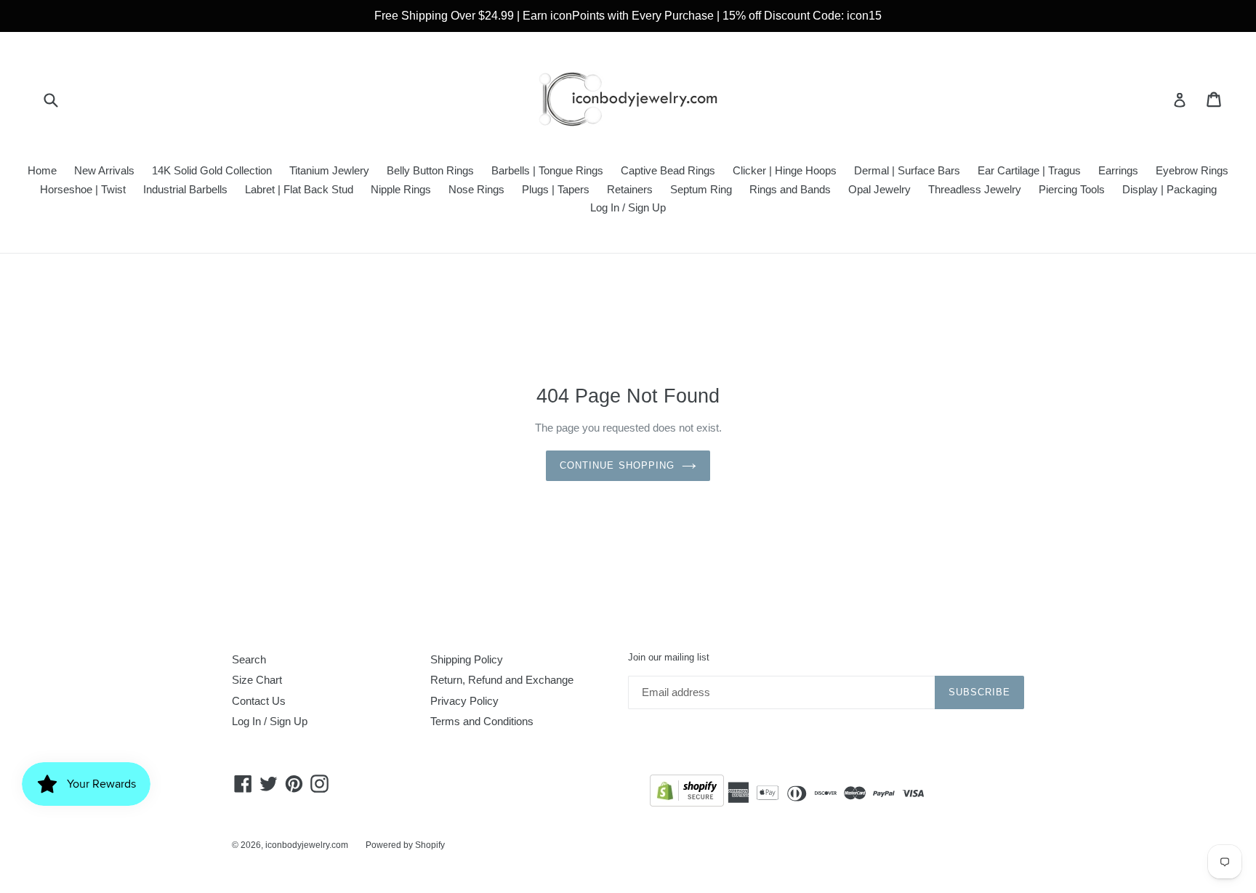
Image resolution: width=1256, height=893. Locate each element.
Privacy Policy (464, 701)
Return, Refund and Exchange (501, 680)
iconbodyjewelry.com (306, 845)
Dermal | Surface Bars (907, 170)
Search (249, 659)
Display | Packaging (1169, 189)
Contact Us (259, 701)
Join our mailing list (668, 657)
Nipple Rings (401, 189)
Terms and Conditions (482, 721)
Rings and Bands (790, 189)
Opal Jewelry (879, 189)
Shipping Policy (466, 659)
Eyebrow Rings (1192, 170)
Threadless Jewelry (974, 189)
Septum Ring (701, 189)
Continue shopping (617, 465)
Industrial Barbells (185, 189)
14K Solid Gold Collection (212, 170)
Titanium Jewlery (329, 170)
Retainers (630, 189)
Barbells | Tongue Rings (547, 170)
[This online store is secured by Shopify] (687, 793)
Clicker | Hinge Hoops (785, 170)
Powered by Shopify (405, 845)
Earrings (1118, 170)
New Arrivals (104, 170)
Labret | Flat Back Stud (299, 189)
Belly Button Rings (430, 170)
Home (42, 170)
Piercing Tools (1072, 189)
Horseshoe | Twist (83, 189)
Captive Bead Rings (668, 170)
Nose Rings (476, 189)
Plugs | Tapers (555, 189)
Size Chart (257, 680)
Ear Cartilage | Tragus (1029, 170)
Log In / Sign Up (628, 207)
